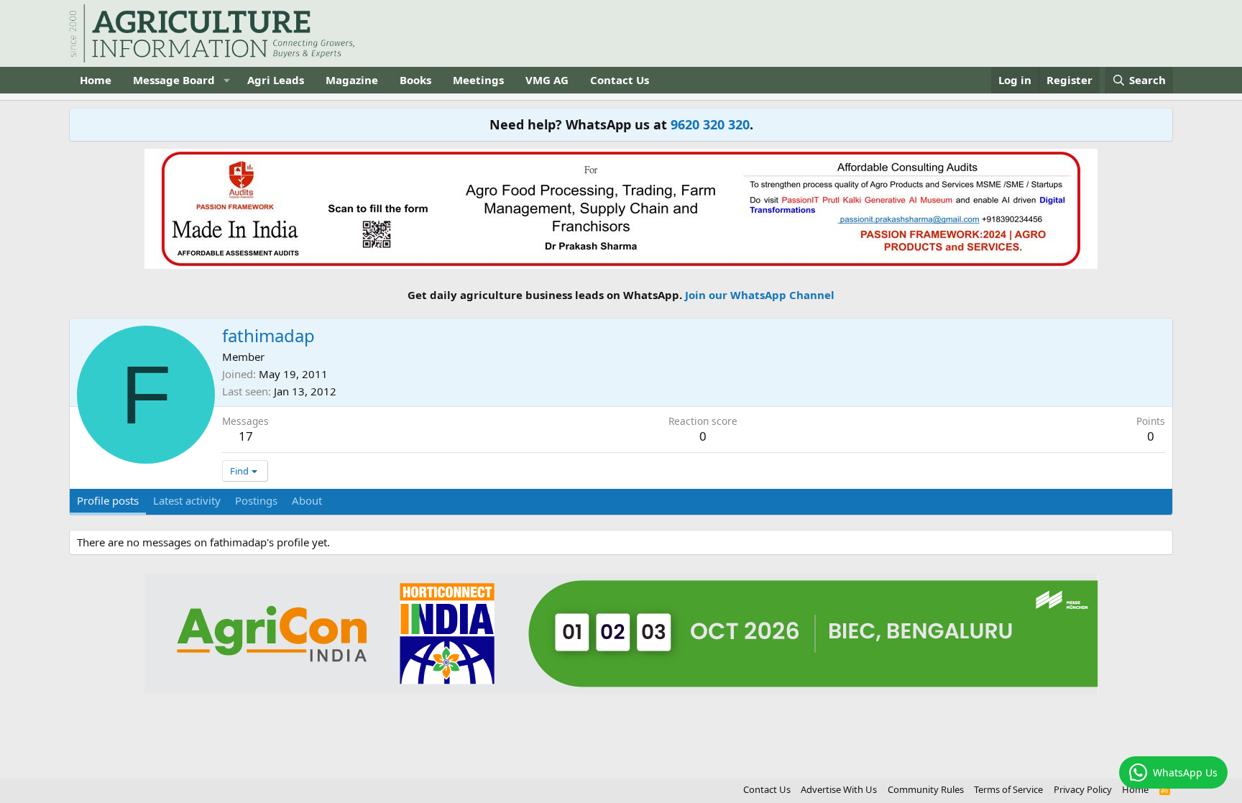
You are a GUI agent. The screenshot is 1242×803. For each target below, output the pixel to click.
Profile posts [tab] (108, 500)
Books (415, 80)
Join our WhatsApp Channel (759, 295)
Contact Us (619, 80)
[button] (226, 80)
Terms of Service (1008, 789)
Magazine (352, 80)
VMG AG (547, 80)
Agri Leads (275, 80)
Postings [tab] (256, 500)
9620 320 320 (710, 124)
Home (95, 80)
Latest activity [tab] (187, 500)
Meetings (478, 80)
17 (246, 436)
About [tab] (307, 500)
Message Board (174, 80)
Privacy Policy (1083, 789)
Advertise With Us (839, 789)
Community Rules (926, 789)
